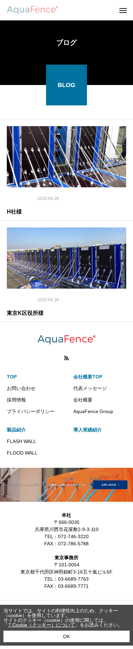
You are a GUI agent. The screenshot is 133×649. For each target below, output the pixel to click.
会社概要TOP (87, 376)
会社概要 (82, 400)
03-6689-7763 (73, 579)
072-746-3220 (73, 536)
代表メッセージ (90, 388)
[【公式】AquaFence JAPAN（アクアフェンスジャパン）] (32, 10)
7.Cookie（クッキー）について (41, 625)
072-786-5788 (73, 543)
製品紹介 (16, 429)
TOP (12, 376)
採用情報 (16, 400)
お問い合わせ (21, 388)
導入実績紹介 (87, 429)
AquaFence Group (93, 411)
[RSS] (66, 358)
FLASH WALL (21, 441)
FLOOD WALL (22, 453)
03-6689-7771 (73, 586)
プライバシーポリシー (31, 411)
